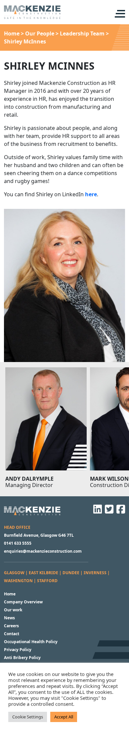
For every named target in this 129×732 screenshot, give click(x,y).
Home (10, 594)
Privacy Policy (17, 649)
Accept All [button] (63, 717)
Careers (11, 626)
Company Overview (23, 602)
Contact (11, 634)
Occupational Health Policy (31, 641)
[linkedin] (96, 511)
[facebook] (119, 511)
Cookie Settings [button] (27, 717)
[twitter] (108, 511)
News (9, 618)
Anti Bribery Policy (22, 657)
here (91, 194)
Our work (13, 610)
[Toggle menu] (119, 14)
